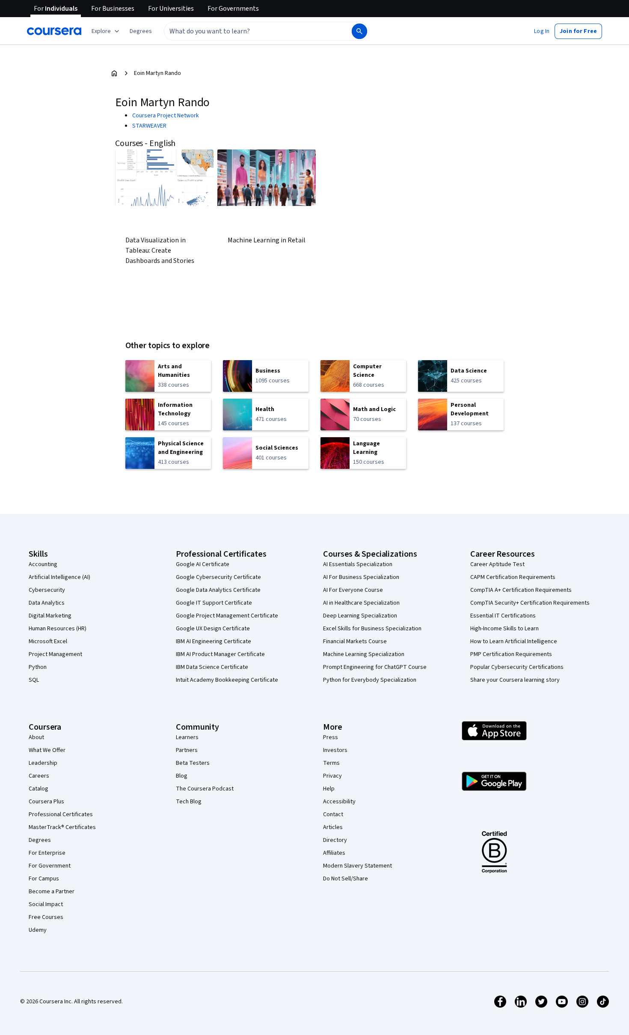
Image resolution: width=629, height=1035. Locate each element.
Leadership (43, 763)
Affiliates (334, 853)
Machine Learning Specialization (363, 654)
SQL (34, 680)
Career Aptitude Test (497, 564)
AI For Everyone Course (353, 590)
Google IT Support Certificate (214, 603)
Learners (187, 737)
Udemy (38, 930)
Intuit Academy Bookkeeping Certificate (227, 680)
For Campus (44, 878)
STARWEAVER (149, 126)
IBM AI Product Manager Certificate (220, 654)
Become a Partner (51, 891)
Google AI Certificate (202, 564)
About (36, 737)
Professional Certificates (61, 814)
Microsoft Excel (48, 641)
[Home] (114, 73)
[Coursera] (54, 31)
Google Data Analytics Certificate (218, 590)
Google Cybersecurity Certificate (218, 577)
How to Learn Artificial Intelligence (513, 641)
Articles (333, 827)
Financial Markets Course (355, 641)
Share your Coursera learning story (515, 680)
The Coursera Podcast (205, 788)
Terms (331, 763)
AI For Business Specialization (361, 577)
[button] (140, 31)
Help (329, 788)
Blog (181, 776)
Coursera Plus (46, 801)
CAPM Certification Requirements (512, 577)
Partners (187, 750)
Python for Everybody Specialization (369, 680)
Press (330, 737)
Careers (39, 776)
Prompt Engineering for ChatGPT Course (375, 667)
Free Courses (46, 917)
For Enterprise (47, 853)
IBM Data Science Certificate (212, 667)
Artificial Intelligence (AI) (59, 577)
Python (38, 667)
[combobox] (248, 31)
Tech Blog (189, 801)
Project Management (55, 654)
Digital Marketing (50, 615)
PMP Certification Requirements (511, 654)
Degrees (40, 840)
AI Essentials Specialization (357, 564)
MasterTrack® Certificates (62, 827)
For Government (50, 866)
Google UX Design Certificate (213, 628)
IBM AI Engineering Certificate (213, 641)
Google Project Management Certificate (227, 615)
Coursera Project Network (165, 115)
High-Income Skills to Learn (504, 628)
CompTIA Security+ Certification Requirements (530, 603)
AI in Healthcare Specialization (361, 603)
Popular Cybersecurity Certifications (517, 667)
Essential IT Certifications (503, 615)
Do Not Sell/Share (345, 878)
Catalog (38, 788)
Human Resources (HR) (57, 628)
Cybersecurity (47, 590)
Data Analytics (47, 603)
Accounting (43, 564)
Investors (335, 750)
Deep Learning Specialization (360, 615)
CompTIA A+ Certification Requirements (521, 590)
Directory (335, 840)
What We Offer (47, 750)
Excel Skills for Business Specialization (372, 628)
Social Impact (46, 904)
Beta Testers (193, 763)
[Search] (359, 31)
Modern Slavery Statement (357, 866)
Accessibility (339, 801)
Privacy (332, 776)
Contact (333, 814)
